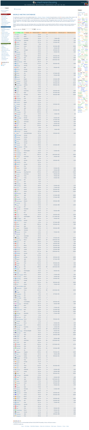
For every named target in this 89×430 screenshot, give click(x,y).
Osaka (17, 282)
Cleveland (18, 114)
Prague (17, 301)
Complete (48, 17)
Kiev (17, 191)
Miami (17, 241)
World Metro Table (69, 18)
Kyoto (17, 205)
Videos (3, 46)
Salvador (18, 321)
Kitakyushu (18, 193)
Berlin (17, 63)
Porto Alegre (18, 298)
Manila (17, 228)
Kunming (18, 203)
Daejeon (18, 121)
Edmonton (18, 139)
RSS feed (4, 64)
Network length (36, 32)
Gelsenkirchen (19, 147)
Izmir (17, 178)
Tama (17, 367)
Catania (17, 96)
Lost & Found (4, 59)
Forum (55, 4)
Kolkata (17, 197)
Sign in (58, 4)
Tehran (17, 373)
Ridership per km (71, 32)
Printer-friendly (18, 9)
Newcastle (18, 270)
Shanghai (18, 344)
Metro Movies (4, 25)
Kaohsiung (18, 185)
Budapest (18, 83)
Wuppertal (18, 404)
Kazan (17, 187)
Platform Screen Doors (6, 33)
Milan (17, 243)
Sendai (17, 338)
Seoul (17, 340)
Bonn (17, 71)
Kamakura (18, 183)
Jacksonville (18, 179)
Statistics (3, 30)
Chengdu (18, 104)
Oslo (17, 284)
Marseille (18, 232)
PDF (20, 21)
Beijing (17, 59)
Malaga (17, 226)
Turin (17, 385)
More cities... (80, 112)
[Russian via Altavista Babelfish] (84, 4)
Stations (44, 32)
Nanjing (17, 263)
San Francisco (19, 325)
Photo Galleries (4, 44)
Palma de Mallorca (20, 286)
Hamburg (18, 160)
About (64, 4)
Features (43, 17)
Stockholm (18, 356)
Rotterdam (18, 313)
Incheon (17, 174)
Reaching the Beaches (6, 55)
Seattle (17, 336)
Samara (17, 323)
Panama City (18, 288)
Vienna (17, 394)
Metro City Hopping (5, 54)
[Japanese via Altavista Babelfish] (87, 4)
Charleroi (18, 102)
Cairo (17, 92)
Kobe (17, 195)
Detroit (17, 127)
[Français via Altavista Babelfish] (84, 3)
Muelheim (18, 253)
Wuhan (17, 402)
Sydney (17, 361)
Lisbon (17, 214)
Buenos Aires (19, 85)
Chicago (18, 110)
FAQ (61, 4)
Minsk (17, 245)
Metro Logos (4, 16)
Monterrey (18, 247)
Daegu (17, 119)
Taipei (17, 365)
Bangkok (18, 56)
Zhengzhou (18, 416)
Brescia (17, 77)
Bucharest (18, 81)
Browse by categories (5, 10)
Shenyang (18, 346)
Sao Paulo (18, 332)
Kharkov (18, 189)
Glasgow (18, 150)
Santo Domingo (19, 330)
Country (27, 32)
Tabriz (17, 363)
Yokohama (18, 414)
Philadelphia (18, 294)
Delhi (17, 125)
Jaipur (17, 181)
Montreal (18, 249)
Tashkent (18, 369)
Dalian (17, 123)
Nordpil (59, 20)
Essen (17, 141)
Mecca (17, 236)
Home (25, 4)
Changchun (18, 98)
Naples (17, 265)
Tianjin (17, 377)
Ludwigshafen (19, 220)
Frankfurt (18, 143)
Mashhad (18, 234)
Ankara (17, 42)
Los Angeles (18, 218)
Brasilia (17, 75)
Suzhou (17, 359)
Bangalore (18, 54)
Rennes (17, 307)
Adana (17, 34)
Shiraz (17, 350)
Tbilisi (17, 371)
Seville (17, 342)
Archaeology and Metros (6, 22)
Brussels (18, 79)
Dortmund (18, 131)
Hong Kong (18, 172)
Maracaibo (18, 230)
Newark (17, 268)
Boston (17, 73)
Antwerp (18, 44)
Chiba (17, 108)
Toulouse (18, 383)
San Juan (18, 327)
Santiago (18, 329)
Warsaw (17, 398)
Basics (36, 17)
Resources (59, 426)
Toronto (17, 381)
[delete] (22, 32)
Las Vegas (18, 207)
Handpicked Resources (49, 4)
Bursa (17, 88)
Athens (17, 46)
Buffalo (17, 87)
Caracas (18, 94)
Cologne (18, 116)
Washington (18, 400)
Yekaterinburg (19, 410)
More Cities (4, 57)
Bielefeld (18, 65)
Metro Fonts (4, 19)
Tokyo (17, 379)
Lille (17, 210)
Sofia (17, 354)
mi (40, 29)
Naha (17, 261)
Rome (17, 311)
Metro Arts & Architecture (40, 4)
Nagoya (17, 259)
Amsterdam (18, 40)
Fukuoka (18, 145)
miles (47, 18)
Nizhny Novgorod (19, 274)
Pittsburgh (18, 296)
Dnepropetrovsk (19, 129)
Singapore (18, 352)
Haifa (17, 158)
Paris (17, 290)
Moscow (18, 251)
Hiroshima (18, 170)
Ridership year (61, 32)
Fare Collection (4, 37)
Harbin (17, 166)
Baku (17, 50)
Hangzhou (18, 162)
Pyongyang (18, 303)
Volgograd (18, 396)
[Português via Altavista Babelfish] (87, 3)
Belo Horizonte (19, 61)
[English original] (87, 1)
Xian (17, 408)
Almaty (17, 38)
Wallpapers (4, 47)
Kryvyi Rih (18, 199)
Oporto (17, 280)
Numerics (40, 17)
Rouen (17, 315)
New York (18, 267)
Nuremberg (18, 278)
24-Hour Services (5, 36)
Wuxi (17, 406)
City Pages (27, 426)
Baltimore (18, 52)
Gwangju (18, 156)
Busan (17, 90)
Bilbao (17, 67)
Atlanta (17, 48)
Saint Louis (18, 317)
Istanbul (17, 176)
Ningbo (17, 272)
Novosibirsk (18, 276)
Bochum (18, 69)
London (17, 216)
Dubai (17, 133)
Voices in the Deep (5, 23)
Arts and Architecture (5, 15)
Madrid (17, 224)
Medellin (18, 238)
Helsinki (17, 168)
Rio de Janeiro (19, 309)
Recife (17, 305)
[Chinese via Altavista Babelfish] (86, 4)
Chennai (18, 106)
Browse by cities (82, 12)
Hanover (18, 164)
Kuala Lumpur (19, 201)
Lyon (17, 222)
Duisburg (18, 137)
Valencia (18, 387)
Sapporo (18, 334)
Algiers (17, 36)
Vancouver (18, 392)
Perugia (17, 292)
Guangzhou (18, 154)
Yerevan (18, 412)
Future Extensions (5, 40)
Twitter (3, 65)
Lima (17, 212)
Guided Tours (4, 51)
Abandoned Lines (5, 58)
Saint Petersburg (19, 319)
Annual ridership (52, 32)
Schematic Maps (5, 18)
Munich (17, 257)
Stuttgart (18, 358)
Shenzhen (18, 348)
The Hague (18, 375)
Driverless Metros (5, 32)
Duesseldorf (18, 135)
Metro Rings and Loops (6, 50)
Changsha (18, 100)
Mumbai (17, 255)
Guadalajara (18, 152)
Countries (3, 28)
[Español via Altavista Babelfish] (86, 3)
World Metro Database (31, 4)
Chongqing (18, 112)
